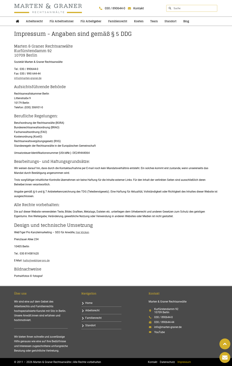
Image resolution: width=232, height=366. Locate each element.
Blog (186, 21)
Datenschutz (167, 362)
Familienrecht (117, 21)
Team (154, 21)
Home (88, 303)
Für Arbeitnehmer (62, 21)
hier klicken (82, 232)
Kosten (139, 21)
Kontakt (152, 362)
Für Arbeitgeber (91, 21)
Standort (170, 21)
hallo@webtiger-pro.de (36, 260)
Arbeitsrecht (34, 21)
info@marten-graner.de (27, 78)
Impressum (184, 362)
